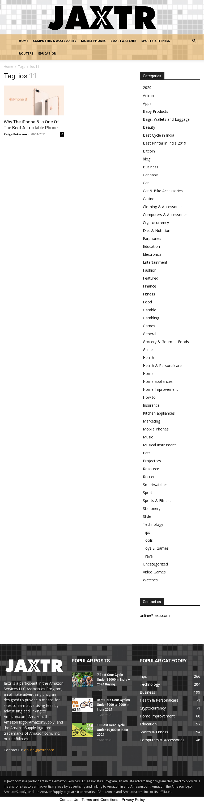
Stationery (151, 508)
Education (47, 53)
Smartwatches (123, 41)
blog (146, 158)
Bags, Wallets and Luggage (166, 119)
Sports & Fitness (155, 41)
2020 (147, 87)
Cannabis (151, 174)
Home (23, 41)
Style (147, 516)
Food (147, 301)
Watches (150, 579)
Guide (148, 349)
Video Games (154, 571)
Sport (147, 492)
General (149, 333)
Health (148, 357)
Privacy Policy (133, 799)
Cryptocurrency (156, 222)
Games (149, 325)
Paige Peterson (15, 134)
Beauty (149, 127)
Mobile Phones (93, 41)
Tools (148, 540)
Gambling (151, 317)
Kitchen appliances (159, 413)
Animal (149, 95)
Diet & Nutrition (156, 230)
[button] (194, 40)
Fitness (149, 294)
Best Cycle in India (158, 135)
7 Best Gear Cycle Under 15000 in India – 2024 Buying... (113, 679)
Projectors (152, 460)
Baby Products (155, 111)
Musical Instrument (159, 444)
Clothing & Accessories (162, 206)
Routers (26, 53)
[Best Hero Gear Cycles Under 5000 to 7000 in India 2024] (82, 705)
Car (146, 182)
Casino (149, 198)
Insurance (151, 405)
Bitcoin (149, 151)
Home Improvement (160, 389)
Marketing (151, 421)
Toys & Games (156, 548)
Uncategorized (155, 564)
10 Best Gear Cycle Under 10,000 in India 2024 (112, 730)
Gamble (149, 309)
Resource (151, 468)
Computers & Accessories (54, 41)
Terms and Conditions (100, 799)
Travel (148, 556)
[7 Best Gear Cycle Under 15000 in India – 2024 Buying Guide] (82, 679)
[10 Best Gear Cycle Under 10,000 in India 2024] (82, 730)
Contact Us (69, 799)
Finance (149, 286)
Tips (146, 532)
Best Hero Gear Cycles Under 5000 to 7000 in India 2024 (113, 704)
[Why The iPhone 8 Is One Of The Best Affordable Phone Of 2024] (34, 100)
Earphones (152, 238)
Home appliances (158, 381)
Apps (147, 103)
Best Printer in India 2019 (164, 143)
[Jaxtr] (102, 17)
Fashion (149, 270)
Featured (150, 278)
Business (150, 166)
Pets (147, 452)
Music (148, 436)
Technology (153, 524)
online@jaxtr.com (39, 749)
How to (149, 397)
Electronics (152, 254)
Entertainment (155, 262)
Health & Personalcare (162, 365)
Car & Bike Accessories (163, 190)
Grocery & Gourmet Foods (166, 341)
